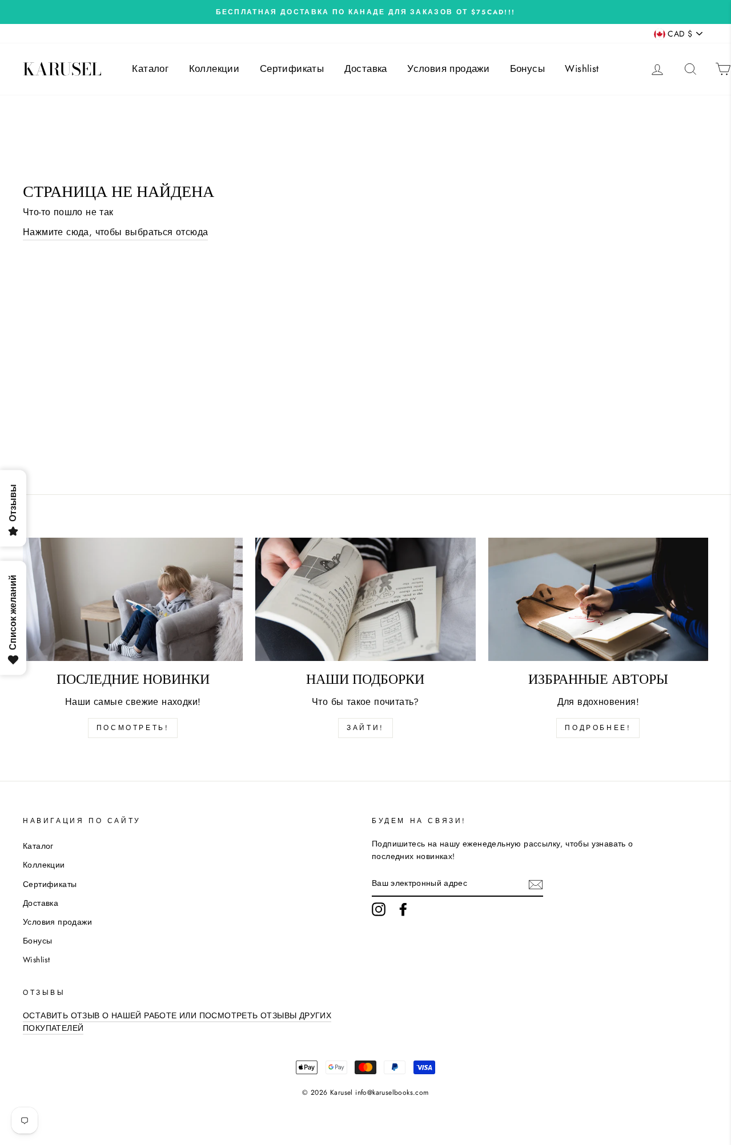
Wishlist (582, 68)
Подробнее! (598, 728)
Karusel (62, 69)
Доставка (365, 68)
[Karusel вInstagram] (378, 909)
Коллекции (214, 68)
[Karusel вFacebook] (403, 909)
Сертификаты (292, 68)
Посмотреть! (133, 728)
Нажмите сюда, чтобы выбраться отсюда (115, 232)
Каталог (150, 68)
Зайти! (365, 728)
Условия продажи (448, 68)
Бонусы (527, 68)
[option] (365, 12)
